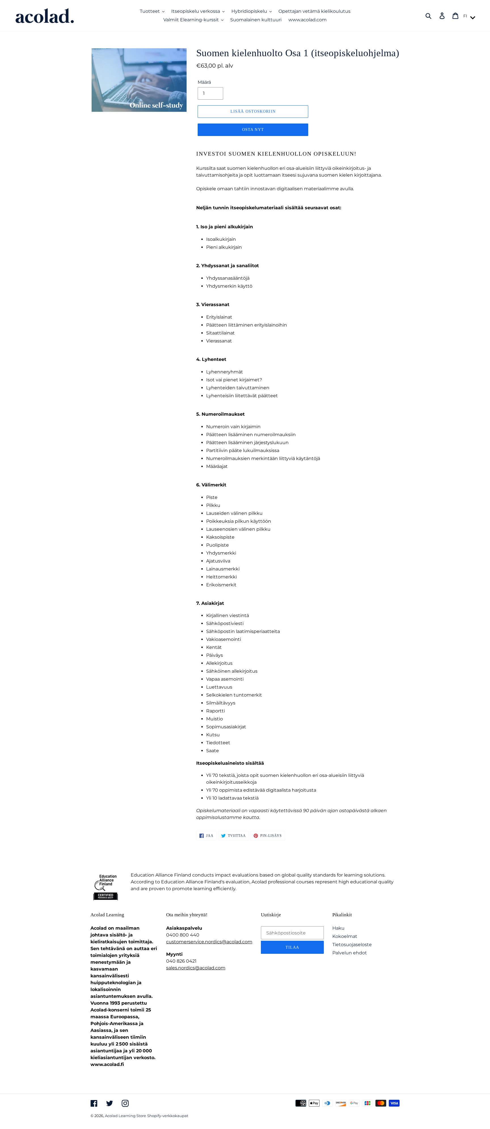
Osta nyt (253, 129)
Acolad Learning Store (125, 1115)
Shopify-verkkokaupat (167, 1115)
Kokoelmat (344, 936)
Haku (338, 928)
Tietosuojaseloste (352, 944)
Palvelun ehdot (349, 953)
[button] (468, 16)
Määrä (204, 82)
